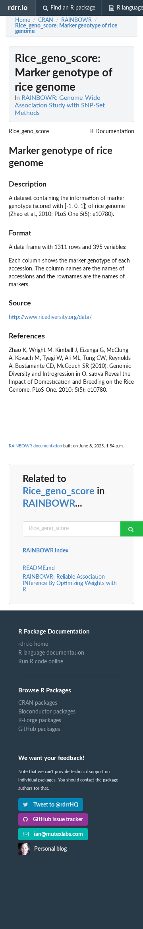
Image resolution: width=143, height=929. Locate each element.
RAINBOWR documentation (35, 446)
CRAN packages (37, 703)
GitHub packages (39, 729)
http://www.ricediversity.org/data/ (50, 317)
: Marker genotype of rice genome (66, 28)
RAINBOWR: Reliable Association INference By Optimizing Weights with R (70, 583)
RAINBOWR (49, 504)
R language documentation (51, 653)
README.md (39, 568)
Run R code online (40, 662)
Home (22, 20)
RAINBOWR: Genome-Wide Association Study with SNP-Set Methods (60, 105)
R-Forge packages (39, 720)
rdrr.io (17, 7)
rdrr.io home (33, 644)
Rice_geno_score (59, 491)
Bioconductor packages (46, 712)
